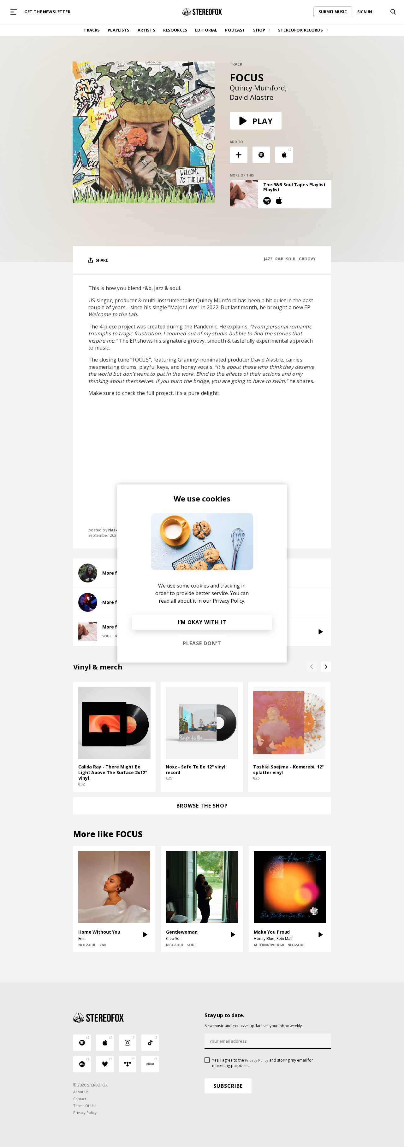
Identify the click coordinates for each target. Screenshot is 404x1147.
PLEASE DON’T (202, 643)
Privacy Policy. (229, 600)
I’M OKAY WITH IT (202, 622)
